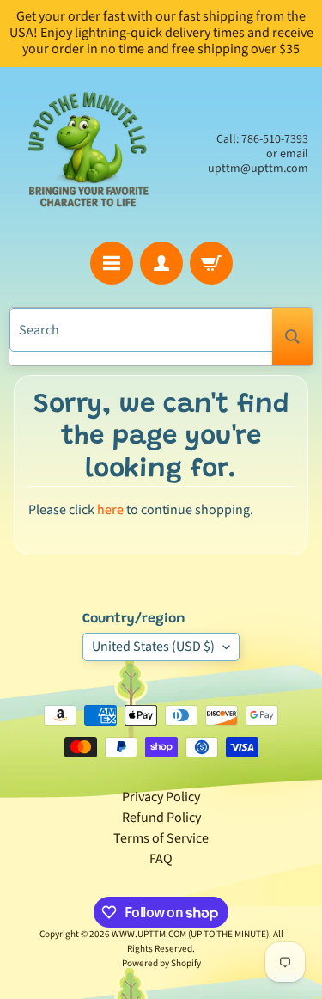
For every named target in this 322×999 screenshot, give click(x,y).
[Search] (292, 336)
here (110, 509)
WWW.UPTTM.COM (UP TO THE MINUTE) (190, 934)
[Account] (161, 263)
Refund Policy (161, 817)
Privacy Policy (161, 797)
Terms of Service (161, 838)
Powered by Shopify (161, 963)
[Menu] (111, 263)
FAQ (161, 858)
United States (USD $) (153, 646)
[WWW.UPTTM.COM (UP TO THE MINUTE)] (87, 155)
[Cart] (211, 263)
